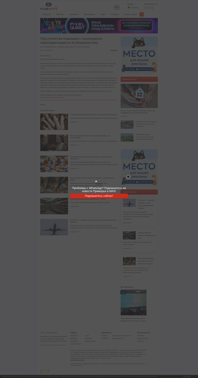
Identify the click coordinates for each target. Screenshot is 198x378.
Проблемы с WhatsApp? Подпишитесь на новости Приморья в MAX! (99, 189)
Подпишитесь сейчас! (99, 195)
